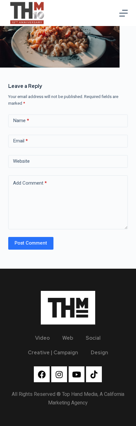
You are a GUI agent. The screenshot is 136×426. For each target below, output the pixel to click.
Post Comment (31, 242)
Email (20, 140)
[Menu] (123, 13)
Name (21, 120)
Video (42, 338)
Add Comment (30, 183)
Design (99, 352)
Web (67, 338)
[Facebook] (42, 374)
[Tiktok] (94, 374)
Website (21, 161)
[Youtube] (76, 374)
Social (93, 338)
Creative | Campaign (53, 352)
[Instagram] (59, 374)
